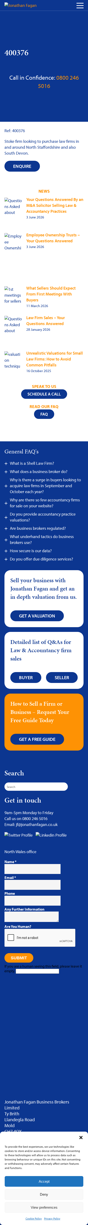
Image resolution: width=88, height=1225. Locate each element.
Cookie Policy (34, 1218)
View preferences (44, 1207)
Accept (44, 1181)
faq (44, 414)
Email (10, 877)
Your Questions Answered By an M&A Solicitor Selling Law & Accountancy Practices (54, 205)
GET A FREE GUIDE (37, 739)
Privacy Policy (52, 1218)
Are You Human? (17, 926)
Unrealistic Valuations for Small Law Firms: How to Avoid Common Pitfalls (54, 359)
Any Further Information (24, 909)
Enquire (22, 166)
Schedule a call (44, 394)
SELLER (62, 677)
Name (10, 861)
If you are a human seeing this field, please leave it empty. (43, 968)
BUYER (26, 677)
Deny (44, 1194)
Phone (9, 893)
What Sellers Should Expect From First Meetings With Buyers (51, 294)
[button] (81, 1137)
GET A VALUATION (37, 616)
